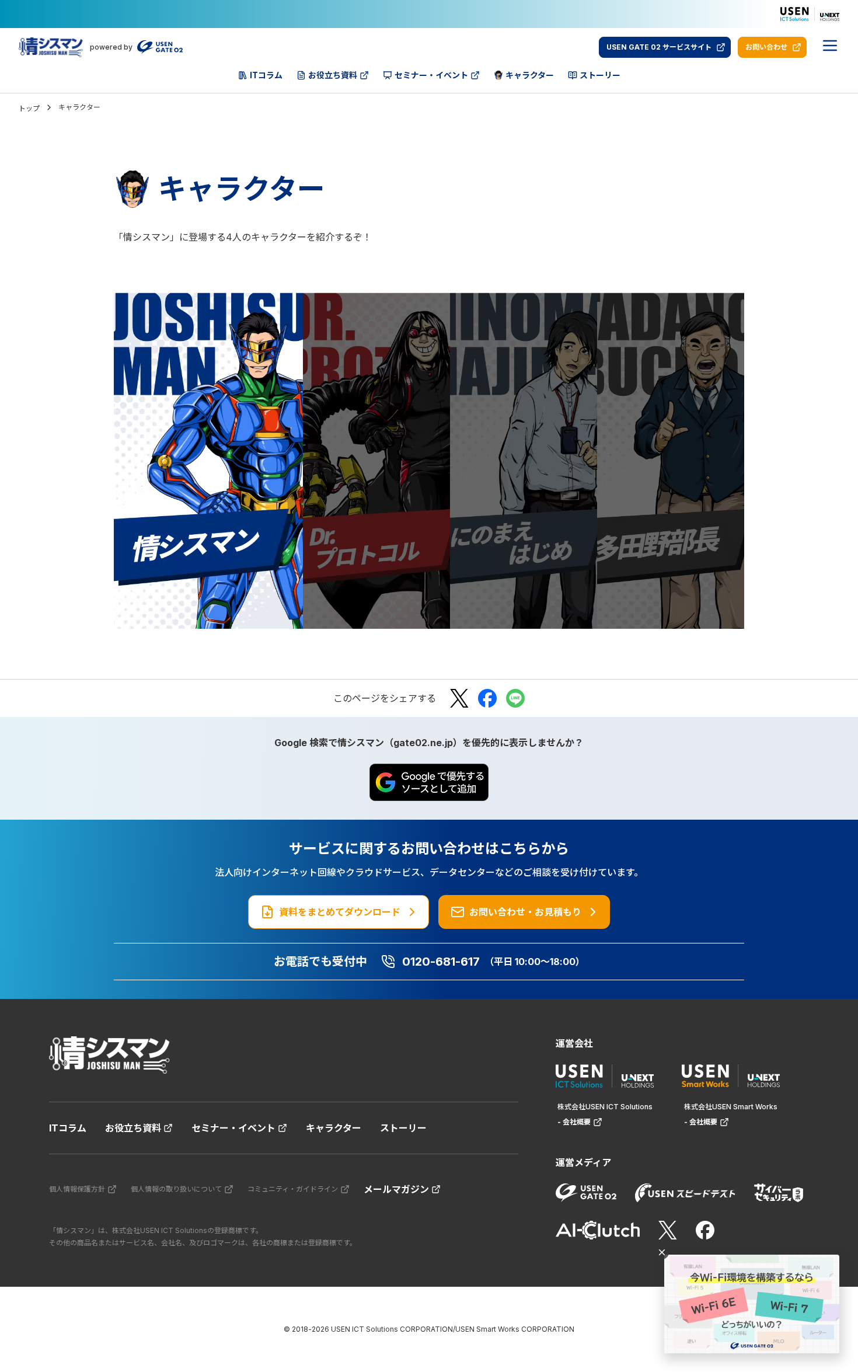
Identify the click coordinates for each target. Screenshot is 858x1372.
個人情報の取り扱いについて (176, 1189)
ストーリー (403, 1128)
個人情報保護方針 (77, 1189)
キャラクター (333, 1128)
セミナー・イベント (233, 1128)
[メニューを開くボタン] (830, 47)
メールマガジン (396, 1189)
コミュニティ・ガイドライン (292, 1189)
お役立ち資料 (133, 1128)
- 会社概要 (574, 1121)
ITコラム (67, 1128)
